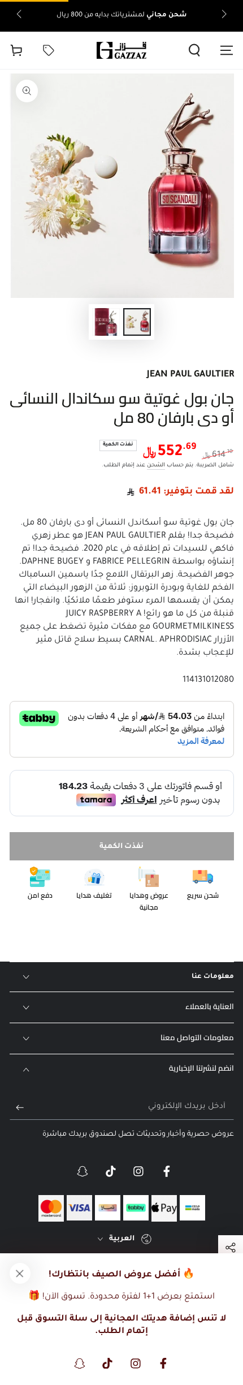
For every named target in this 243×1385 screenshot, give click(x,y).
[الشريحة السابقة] (222, 16)
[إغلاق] (19, 1273)
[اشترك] (17, 1107)
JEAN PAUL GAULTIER (190, 375)
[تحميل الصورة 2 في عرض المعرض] (105, 322)
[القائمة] (227, 50)
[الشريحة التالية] (20, 16)
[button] (195, 50)
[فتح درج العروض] (48, 50)
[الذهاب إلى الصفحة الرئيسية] (121, 50)
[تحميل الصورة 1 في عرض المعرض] (136, 322)
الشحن (156, 465)
